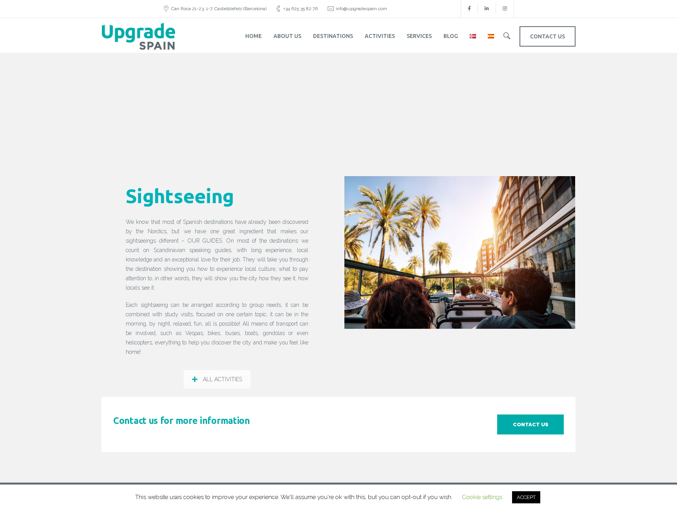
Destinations (333, 36)
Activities (380, 36)
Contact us (530, 424)
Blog (450, 36)
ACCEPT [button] (526, 497)
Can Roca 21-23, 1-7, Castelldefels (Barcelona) (218, 8)
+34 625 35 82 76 (300, 8)
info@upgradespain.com (361, 8)
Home (253, 36)
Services (419, 36)
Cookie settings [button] (482, 497)
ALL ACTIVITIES (222, 379)
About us (287, 36)
